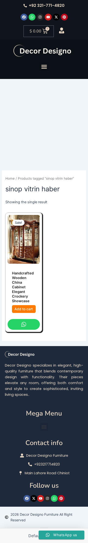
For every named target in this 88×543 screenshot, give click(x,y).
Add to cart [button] (23, 309)
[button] (44, 66)
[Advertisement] (44, 122)
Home (10, 178)
